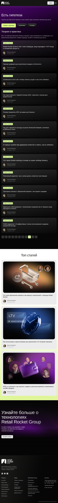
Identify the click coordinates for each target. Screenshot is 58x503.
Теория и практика (18, 480)
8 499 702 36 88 (48, 487)
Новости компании (18, 490)
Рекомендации (4, 487)
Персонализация (5, 489)
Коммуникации (4, 484)
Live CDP (3, 480)
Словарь (32, 25)
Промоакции (4, 495)
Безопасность (31, 482)
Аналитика (22, 25)
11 (36, 236)
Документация (17, 492)
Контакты (30, 495)
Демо (50, 3)
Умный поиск (4, 491)
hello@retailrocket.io (49, 485)
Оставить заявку (7, 436)
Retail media (4, 482)
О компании (31, 480)
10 (32, 236)
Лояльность (4, 493)
